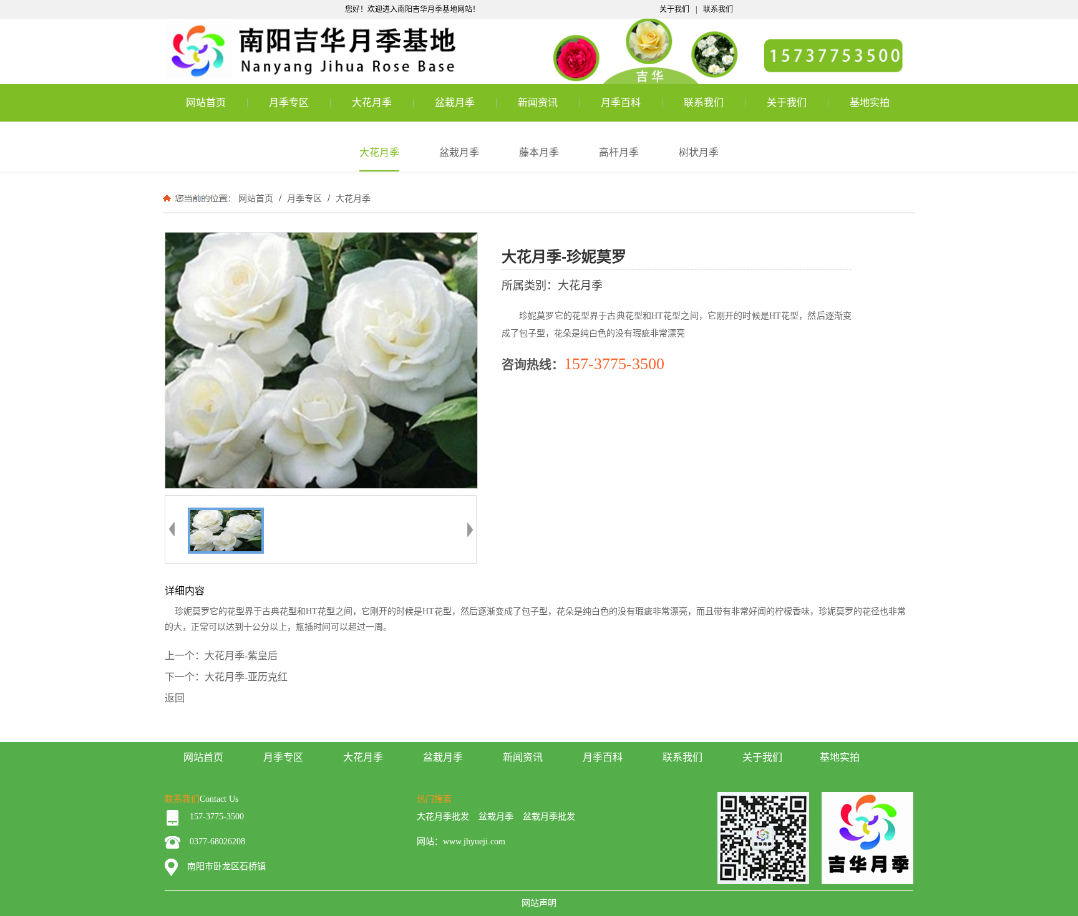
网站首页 (206, 102)
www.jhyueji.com (474, 841)
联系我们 (718, 9)
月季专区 (289, 102)
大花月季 (372, 102)
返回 (175, 698)
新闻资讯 (538, 102)
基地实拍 (870, 102)
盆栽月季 (455, 102)
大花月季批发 (443, 816)
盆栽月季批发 (549, 816)
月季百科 (621, 102)
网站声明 (539, 903)
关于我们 (674, 9)
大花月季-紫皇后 (241, 655)
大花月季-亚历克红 (246, 677)
